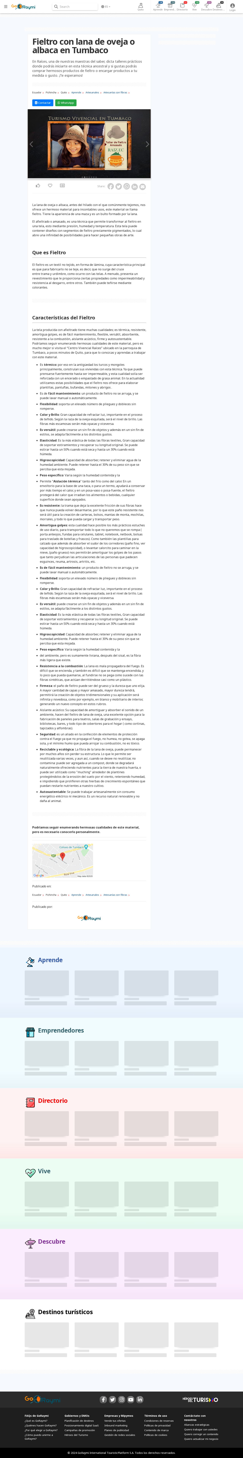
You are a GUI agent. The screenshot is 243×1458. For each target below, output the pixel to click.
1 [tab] (82, 177)
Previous (32, 144)
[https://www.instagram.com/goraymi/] (121, 1399)
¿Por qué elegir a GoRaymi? (41, 1430)
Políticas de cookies (155, 1435)
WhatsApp (67, 103)
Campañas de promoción (80, 1430)
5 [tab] (91, 177)
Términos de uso (155, 1415)
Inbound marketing (115, 1425)
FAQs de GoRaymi (37, 1415)
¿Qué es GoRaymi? (36, 1420)
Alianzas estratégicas (196, 1424)
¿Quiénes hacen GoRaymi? (41, 1425)
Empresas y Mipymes (118, 1415)
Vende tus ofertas (115, 1420)
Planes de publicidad (116, 1430)
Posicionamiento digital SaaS (82, 1425)
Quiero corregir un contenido (201, 1434)
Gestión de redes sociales (119, 1435)
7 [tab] (96, 177)
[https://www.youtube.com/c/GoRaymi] (130, 1399)
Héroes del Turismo (76, 1435)
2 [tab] (84, 177)
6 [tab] (94, 177)
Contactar (44, 103)
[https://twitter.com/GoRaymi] (112, 1399)
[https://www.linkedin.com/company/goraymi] (139, 1399)
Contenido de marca (156, 1430)
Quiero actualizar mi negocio (201, 1439)
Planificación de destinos (79, 1420)
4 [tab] (89, 177)
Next (147, 144)
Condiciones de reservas (159, 1420)
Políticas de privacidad (157, 1425)
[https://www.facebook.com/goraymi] (103, 1399)
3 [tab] (87, 177)
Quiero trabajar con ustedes (201, 1429)
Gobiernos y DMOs (77, 1415)
